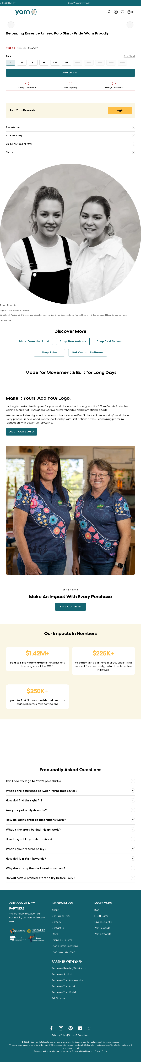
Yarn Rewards (102, 927)
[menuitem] (109, 11)
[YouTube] (80, 1028)
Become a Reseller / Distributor (69, 968)
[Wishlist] (122, 11)
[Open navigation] (8, 11)
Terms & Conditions (78, 1035)
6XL (100, 62)
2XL (55, 62)
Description (13, 127)
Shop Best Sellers (109, 341)
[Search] (109, 11)
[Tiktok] (90, 1028)
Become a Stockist (62, 974)
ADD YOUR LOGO (21, 432)
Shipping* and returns (19, 144)
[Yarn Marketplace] (26, 12)
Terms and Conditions (81, 1051)
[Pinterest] (70, 1028)
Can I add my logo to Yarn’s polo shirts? (33, 781)
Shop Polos (49, 352)
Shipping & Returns (62, 939)
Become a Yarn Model (64, 992)
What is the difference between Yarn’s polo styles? (41, 790)
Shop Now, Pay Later (63, 951)
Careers (56, 921)
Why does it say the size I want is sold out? (36, 868)
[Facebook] (51, 1028)
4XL (77, 62)
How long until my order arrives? (29, 839)
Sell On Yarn (58, 998)
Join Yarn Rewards (56, 2)
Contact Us (58, 927)
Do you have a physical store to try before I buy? (40, 877)
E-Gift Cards (101, 915)
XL (44, 62)
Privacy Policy (59, 1035)
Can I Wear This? (61, 915)
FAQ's (55, 933)
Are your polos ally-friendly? (26, 810)
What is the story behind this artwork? (33, 829)
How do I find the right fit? (24, 800)
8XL (122, 62)
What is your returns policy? (26, 848)
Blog (96, 909)
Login (120, 110)
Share (9, 152)
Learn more (5, 320)
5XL (89, 62)
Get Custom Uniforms (87, 352)
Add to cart (70, 73)
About (55, 909)
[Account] (115, 11)
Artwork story (14, 135)
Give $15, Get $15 (103, 921)
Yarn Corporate (102, 933)
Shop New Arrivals (73, 341)
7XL (111, 62)
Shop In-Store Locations (65, 945)
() (133, 12)
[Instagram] (61, 1028)
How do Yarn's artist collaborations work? (36, 819)
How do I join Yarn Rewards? (26, 858)
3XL (66, 62)
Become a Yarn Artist (63, 986)
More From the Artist (34, 341)
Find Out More (70, 607)
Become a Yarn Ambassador (67, 980)
